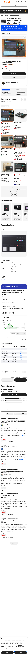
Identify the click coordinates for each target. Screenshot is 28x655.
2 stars (2, 404)
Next (13, 543)
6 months (13, 333)
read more (24, 435)
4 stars (2, 400)
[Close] (26, 26)
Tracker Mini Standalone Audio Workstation (6, 215)
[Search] (25, 4)
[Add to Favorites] (19, 22)
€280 (21, 359)
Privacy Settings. (7, 648)
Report (3, 439)
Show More (3, 279)
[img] (13, 82)
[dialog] (14, 646)
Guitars (9, 7)
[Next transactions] (25, 372)
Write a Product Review (14, 394)
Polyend (12, 262)
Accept (20, 652)
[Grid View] (23, 99)
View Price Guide (7, 380)
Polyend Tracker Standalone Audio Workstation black (11, 61)
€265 (21, 353)
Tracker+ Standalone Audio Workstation (17, 215)
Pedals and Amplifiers (16, 7)
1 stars (2, 406)
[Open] (24, 299)
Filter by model (5, 296)
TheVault (7, 82)
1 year (18, 333)
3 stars (2, 402)
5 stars (2, 398)
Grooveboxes (14, 274)
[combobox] (12, 299)
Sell (18, 1)
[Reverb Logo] (7, 2)
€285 (21, 349)
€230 (21, 357)
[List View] (25, 99)
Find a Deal (4, 7)
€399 (21, 355)
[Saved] (22, 1)
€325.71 (22, 351)
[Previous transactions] (23, 372)
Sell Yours (20, 380)
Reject (7, 652)
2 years (23, 333)
